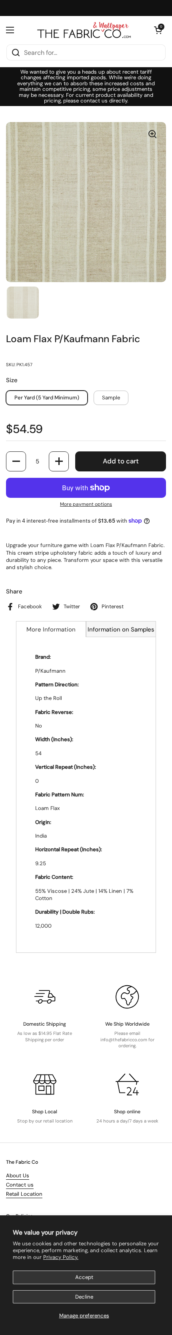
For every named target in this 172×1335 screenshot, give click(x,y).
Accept (84, 1277)
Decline (84, 1296)
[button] (158, 30)
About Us (17, 1175)
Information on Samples (121, 629)
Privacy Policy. (60, 1257)
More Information (51, 629)
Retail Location (24, 1194)
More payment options (86, 504)
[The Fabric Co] (84, 30)
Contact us (20, 1184)
